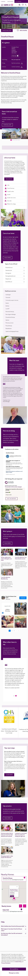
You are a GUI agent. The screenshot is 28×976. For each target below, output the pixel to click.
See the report (11, 498)
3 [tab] (15, 140)
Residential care (9, 267)
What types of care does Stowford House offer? (11, 929)
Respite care (8, 279)
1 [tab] (11, 140)
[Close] (17, 886)
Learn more (9, 774)
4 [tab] (17, 140)
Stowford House (10, 453)
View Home (12, 892)
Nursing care (8, 273)
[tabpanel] (11, 133)
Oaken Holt (6, 910)
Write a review (9, 472)
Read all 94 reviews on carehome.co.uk (14, 471)
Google (12, 896)
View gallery (7, 125)
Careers (3, 1)
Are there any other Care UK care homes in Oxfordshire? (11, 934)
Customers (18, 1)
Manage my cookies (14, 973)
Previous (20, 905)
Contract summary (16, 66)
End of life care (9, 281)
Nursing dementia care (10, 276)
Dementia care (9, 270)
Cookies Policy (18, 961)
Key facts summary (16, 63)
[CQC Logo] (9, 483)
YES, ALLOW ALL (14, 969)
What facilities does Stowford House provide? (12, 926)
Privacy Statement (5, 963)
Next (24, 905)
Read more (9, 179)
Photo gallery (6, 30)
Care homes (10, 1)
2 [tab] (13, 140)
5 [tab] (19, 140)
